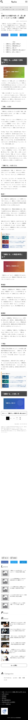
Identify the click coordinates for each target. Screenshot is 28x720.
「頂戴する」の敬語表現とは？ (13, 46)
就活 (20, 677)
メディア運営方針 (6, 704)
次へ (17, 418)
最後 (20, 418)
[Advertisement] (14, 492)
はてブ (23, 35)
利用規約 (4, 696)
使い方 (6, 558)
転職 (24, 677)
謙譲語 (14, 558)
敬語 (2, 13)
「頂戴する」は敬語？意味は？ (13, 44)
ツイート (14, 35)
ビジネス (15, 677)
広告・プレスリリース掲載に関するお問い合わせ (14, 692)
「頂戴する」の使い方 (10, 48)
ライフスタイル (7, 677)
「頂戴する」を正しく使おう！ (13, 52)
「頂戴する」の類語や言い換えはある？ (15, 50)
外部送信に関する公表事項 (8, 702)
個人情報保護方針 (6, 700)
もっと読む (14, 665)
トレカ (5, 679)
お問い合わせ (5, 694)
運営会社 (4, 698)
